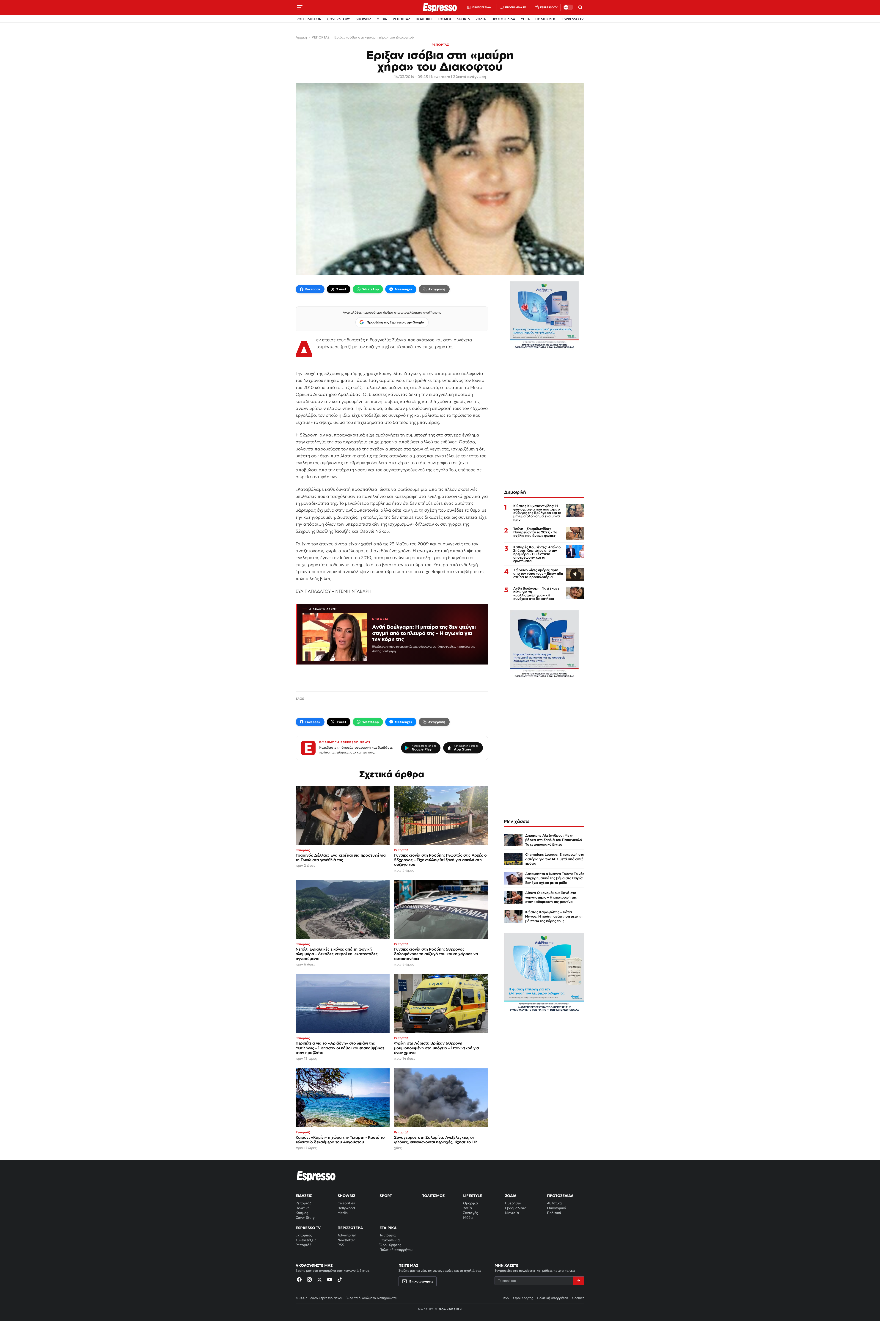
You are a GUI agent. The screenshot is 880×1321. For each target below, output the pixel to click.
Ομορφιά (470, 1203)
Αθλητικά (554, 1203)
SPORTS (463, 19)
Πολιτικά (554, 1213)
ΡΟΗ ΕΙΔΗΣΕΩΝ (309, 19)
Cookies (578, 1297)
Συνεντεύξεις (306, 1240)
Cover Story (305, 1217)
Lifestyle (472, 1195)
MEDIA (382, 19)
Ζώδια (511, 1195)
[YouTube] (329, 1279)
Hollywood (346, 1208)
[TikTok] (339, 1279)
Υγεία (467, 1208)
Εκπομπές (304, 1235)
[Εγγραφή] (578, 1281)
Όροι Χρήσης (390, 1245)
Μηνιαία (512, 1213)
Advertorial (347, 1235)
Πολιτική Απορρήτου (552, 1297)
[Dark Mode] (568, 7)
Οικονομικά (556, 1208)
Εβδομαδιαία (516, 1208)
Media (343, 1213)
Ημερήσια (513, 1203)
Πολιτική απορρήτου (396, 1249)
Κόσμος (302, 1213)
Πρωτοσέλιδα (560, 1195)
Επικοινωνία (390, 1240)
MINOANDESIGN (448, 1309)
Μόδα (468, 1217)
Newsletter (346, 1240)
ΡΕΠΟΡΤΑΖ (401, 19)
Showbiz (346, 1195)
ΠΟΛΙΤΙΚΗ (424, 19)
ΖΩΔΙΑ (481, 19)
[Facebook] (299, 1279)
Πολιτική (303, 1208)
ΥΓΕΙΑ (525, 19)
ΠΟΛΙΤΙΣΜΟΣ (545, 19)
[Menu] (300, 7)
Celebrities (346, 1203)
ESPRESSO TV (572, 19)
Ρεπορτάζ (303, 1203)
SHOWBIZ (363, 19)
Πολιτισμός (433, 1195)
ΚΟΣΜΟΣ (444, 19)
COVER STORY (338, 19)
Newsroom (440, 76)
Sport (386, 1195)
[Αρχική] (316, 1175)
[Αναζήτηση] (580, 7)
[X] (319, 1279)
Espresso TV (308, 1227)
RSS (341, 1245)
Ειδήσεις (304, 1195)
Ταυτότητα (388, 1235)
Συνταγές (470, 1213)
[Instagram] (309, 1279)
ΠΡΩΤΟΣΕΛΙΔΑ (503, 19)
